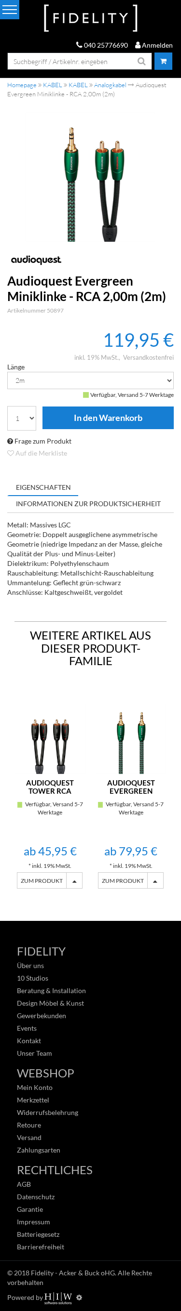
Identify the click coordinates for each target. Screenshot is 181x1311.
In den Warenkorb (108, 418)
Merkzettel (33, 1100)
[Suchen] (142, 61)
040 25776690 (105, 45)
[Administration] (79, 1297)
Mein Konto (35, 1087)
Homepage (22, 85)
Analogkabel (110, 85)
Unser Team (34, 1053)
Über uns (30, 965)
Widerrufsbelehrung (47, 1112)
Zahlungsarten (38, 1150)
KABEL (52, 85)
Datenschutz (36, 1197)
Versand (29, 1137)
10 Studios (32, 978)
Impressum (33, 1222)
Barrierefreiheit (40, 1247)
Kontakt (29, 1040)
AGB (24, 1184)
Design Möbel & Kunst (50, 1003)
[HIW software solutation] (58, 1297)
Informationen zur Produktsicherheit (88, 503)
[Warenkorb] (163, 61)
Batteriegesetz (38, 1234)
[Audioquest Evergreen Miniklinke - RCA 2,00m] (90, 177)
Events (27, 1028)
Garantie (30, 1209)
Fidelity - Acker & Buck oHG (73, 1273)
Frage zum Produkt (42, 441)
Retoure (29, 1125)
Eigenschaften (43, 487)
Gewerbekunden (41, 1015)
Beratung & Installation (51, 990)
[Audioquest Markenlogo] (90, 260)
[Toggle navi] (9, 9)
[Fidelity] (90, 18)
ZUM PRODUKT (42, 880)
